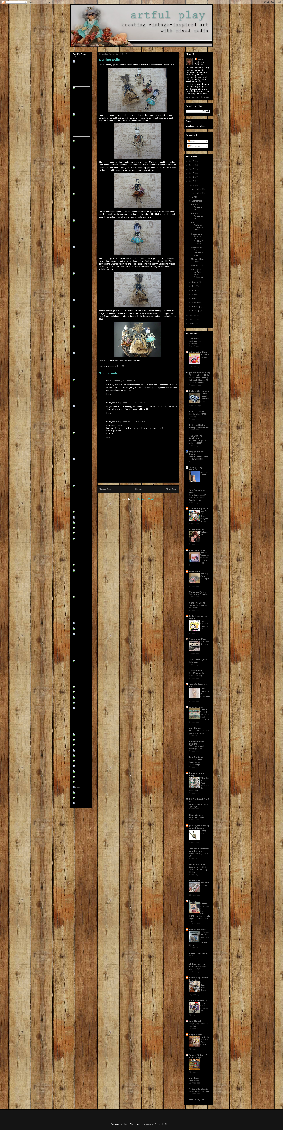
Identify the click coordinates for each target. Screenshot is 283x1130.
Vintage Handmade (198, 1089)
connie (201, 59)
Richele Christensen (199, 391)
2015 (192, 173)
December (197, 189)
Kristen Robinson (198, 953)
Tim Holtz (194, 338)
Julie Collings (196, 707)
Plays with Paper (197, 550)
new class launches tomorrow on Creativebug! (197, 762)
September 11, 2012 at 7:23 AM (131, 422)
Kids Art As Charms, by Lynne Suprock (204, 516)
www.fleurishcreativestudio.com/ (199, 849)
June (194, 290)
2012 (192, 185)
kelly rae (193, 901)
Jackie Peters (196, 670)
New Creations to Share (199, 1091)
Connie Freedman (198, 1000)
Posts (192, 141)
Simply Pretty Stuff (198, 508)
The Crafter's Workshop (195, 437)
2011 (191, 315)
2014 (192, 177)
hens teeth (194, 571)
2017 (192, 165)
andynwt (149, 1124)
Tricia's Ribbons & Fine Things (198, 1056)
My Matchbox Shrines (197, 260)
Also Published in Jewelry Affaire (197, 226)
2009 (192, 323)
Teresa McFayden (198, 660)
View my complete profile (197, 97)
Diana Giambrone (198, 929)
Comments (195, 146)
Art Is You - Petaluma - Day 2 (197, 207)
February (196, 306)
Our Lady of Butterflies (198, 594)
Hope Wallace (196, 815)
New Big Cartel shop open (204, 576)
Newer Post (105, 489)
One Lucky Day (196, 1100)
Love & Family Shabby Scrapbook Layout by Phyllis (199, 869)
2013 (192, 181)
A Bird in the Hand (198, 352)
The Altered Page (197, 639)
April (194, 298)
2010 (192, 319)
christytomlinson (197, 964)
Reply (108, 394)
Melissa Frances (197, 864)
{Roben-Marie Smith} (199, 372)
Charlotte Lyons (197, 603)
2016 (192, 169)
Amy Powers (195, 1078)
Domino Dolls (197, 266)
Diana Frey (194, 880)
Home (138, 489)
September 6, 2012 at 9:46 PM (123, 381)
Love (191, 956)
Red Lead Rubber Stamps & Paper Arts (199, 426)
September (197, 201)
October (196, 197)
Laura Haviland (196, 529)
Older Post (171, 489)
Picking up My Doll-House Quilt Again (197, 273)
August (195, 282)
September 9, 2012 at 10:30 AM (131, 403)
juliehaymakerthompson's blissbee (199, 826)
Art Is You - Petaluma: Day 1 (197, 216)
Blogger (168, 1124)
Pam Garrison (196, 757)
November (197, 193)
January (196, 310)
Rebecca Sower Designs (197, 742)
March (195, 302)
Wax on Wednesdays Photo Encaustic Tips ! (204, 558)
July (194, 286)
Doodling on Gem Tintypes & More (197, 251)
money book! (194, 1080)
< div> (77, 788)
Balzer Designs (196, 412)
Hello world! (194, 662)
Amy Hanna (195, 728)
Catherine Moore (197, 592)
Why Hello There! (196, 817)
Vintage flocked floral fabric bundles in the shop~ (205, 714)
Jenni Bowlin (195, 1021)
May (194, 294)
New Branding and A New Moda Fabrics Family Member (197, 497)
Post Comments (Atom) (144, 499)
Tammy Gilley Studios (196, 468)
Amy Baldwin (195, 1034)
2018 (192, 161)
